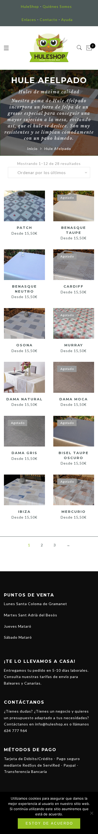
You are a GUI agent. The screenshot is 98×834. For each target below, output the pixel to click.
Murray (73, 345)
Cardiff (74, 286)
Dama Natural (24, 399)
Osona (24, 345)
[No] (91, 813)
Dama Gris (24, 453)
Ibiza (24, 511)
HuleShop (30, 6)
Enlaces (29, 19)
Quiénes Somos (57, 6)
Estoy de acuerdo (49, 823)
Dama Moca (73, 399)
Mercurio (73, 511)
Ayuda (67, 19)
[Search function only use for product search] (79, 47)
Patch (24, 227)
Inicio (32, 148)
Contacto (48, 19)
